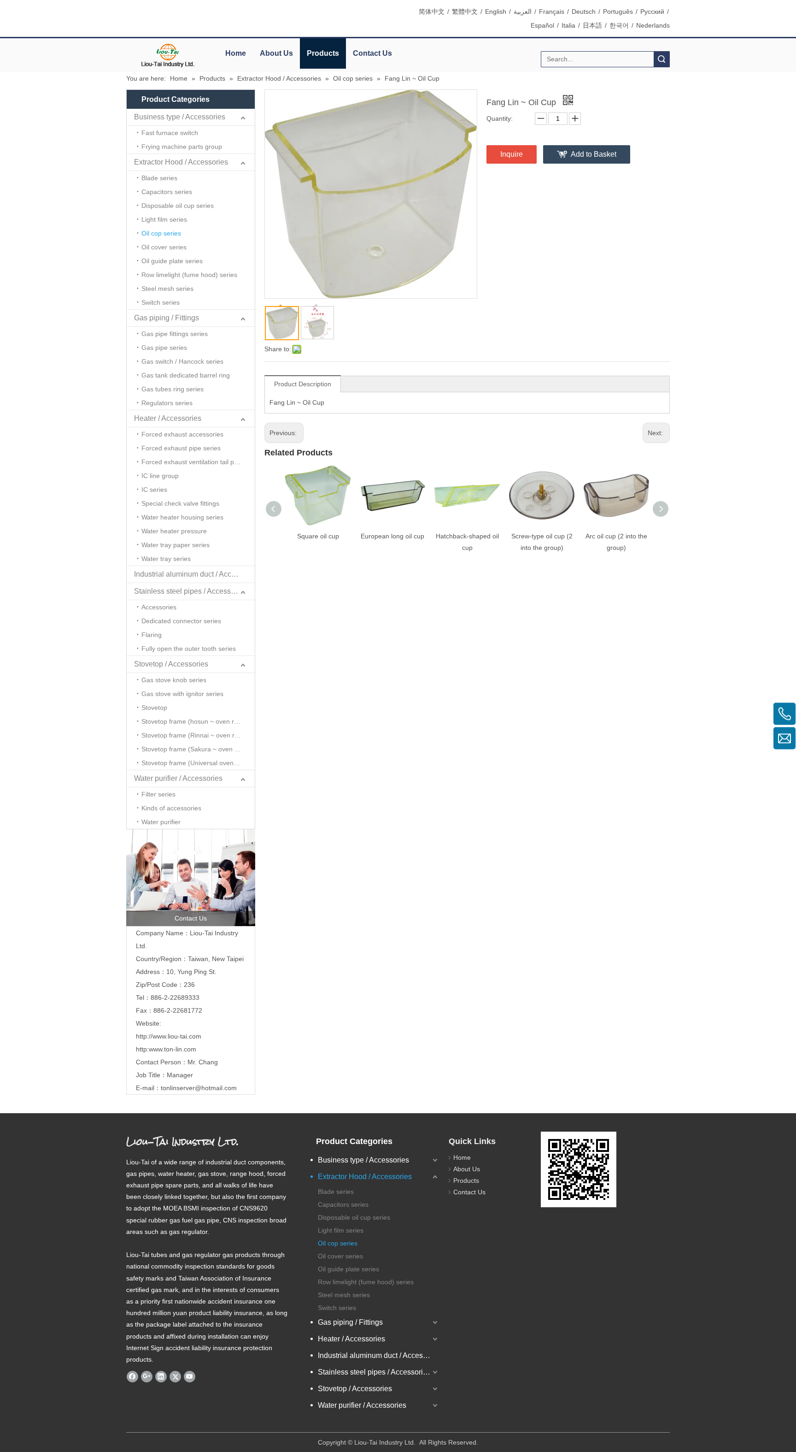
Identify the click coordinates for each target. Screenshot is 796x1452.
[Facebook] (132, 1376)
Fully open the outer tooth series (188, 648)
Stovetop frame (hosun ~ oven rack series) (198, 721)
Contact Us (372, 53)
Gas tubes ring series (172, 389)
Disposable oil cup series (177, 205)
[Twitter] (175, 1376)
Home (235, 53)
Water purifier (161, 822)
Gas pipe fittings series (174, 333)
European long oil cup (392, 536)
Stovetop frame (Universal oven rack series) (198, 763)
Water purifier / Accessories (178, 778)
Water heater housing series (182, 517)
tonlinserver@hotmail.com (199, 1088)
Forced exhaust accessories (182, 434)
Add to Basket (593, 154)
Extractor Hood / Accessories (181, 162)
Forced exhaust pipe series (181, 448)
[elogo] (167, 55)
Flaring (151, 634)
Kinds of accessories (171, 808)
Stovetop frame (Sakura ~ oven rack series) (198, 749)
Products (323, 53)
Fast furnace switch (169, 132)
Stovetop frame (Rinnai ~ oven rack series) (198, 735)
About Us (276, 53)
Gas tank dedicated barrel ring (185, 375)
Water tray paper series (175, 545)
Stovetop (154, 707)
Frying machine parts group (181, 146)
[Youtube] (189, 1376)
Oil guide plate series (172, 261)
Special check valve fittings (180, 503)
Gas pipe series (164, 347)
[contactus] (190, 877)
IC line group (160, 475)
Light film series (164, 219)
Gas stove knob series (173, 680)
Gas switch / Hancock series (182, 361)
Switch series (160, 302)
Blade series (159, 178)
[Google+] (146, 1376)
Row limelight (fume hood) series (189, 274)
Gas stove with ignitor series (182, 693)
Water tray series (166, 558)
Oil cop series (161, 233)
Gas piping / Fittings (166, 318)
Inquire (511, 154)
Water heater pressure (174, 531)
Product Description (302, 384)
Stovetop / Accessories (171, 664)
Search (661, 59)
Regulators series (167, 403)
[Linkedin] (161, 1376)
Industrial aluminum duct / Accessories (194, 574)
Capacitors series (166, 191)
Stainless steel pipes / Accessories (190, 591)
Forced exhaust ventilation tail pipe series (198, 462)
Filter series (158, 794)
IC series (154, 489)
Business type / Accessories (179, 117)
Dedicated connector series (181, 621)
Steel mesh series (167, 288)
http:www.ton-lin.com (166, 1049)
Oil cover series (164, 247)
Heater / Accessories (167, 418)
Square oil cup (318, 536)
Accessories (158, 607)
